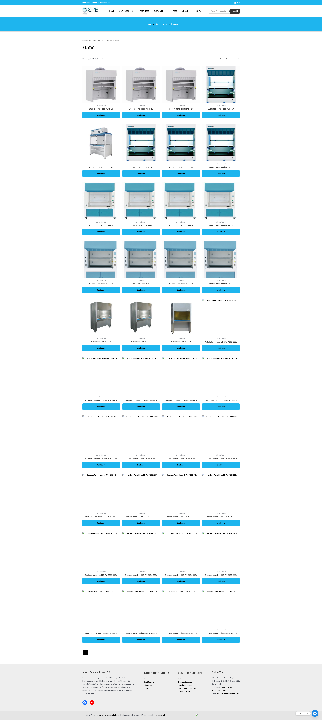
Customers (159, 11)
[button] (134, 11)
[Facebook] (235, 2)
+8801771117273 (226, 687)
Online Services (184, 678)
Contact (200, 11)
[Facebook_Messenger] (315, 713)
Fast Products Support (187, 688)
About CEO (148, 685)
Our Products (126, 11)
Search (235, 11)
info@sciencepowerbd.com (98, 2)
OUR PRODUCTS (94, 40)
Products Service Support (188, 691)
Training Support (185, 682)
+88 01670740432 (219, 690)
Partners (144, 11)
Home (111, 11)
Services (173, 11)
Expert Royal (160, 715)
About (185, 11)
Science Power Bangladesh (108, 715)
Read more (101, 115)
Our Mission (149, 682)
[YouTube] (238, 2)
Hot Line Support (185, 685)
